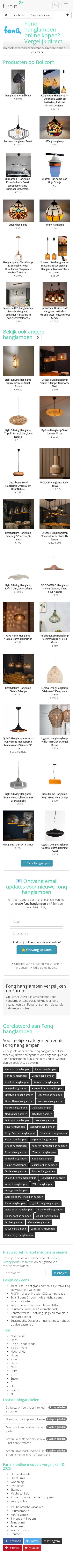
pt (12, 1375)
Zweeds (16, 1359)
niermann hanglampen (50, 1101)
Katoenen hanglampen (46, 1082)
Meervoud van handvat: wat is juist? (36, 1429)
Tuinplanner (18, 1522)
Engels (15, 1378)
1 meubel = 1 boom (23, 1518)
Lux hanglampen (14, 1222)
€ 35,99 (54, 269)
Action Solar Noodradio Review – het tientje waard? (36, 1441)
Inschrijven (61, 1273)
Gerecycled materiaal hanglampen (24, 1196)
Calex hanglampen (15, 1203)
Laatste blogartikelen (21, 1399)
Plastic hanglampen (15, 1139)
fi (11, 1382)
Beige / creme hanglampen (20, 1133)
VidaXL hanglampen (16, 1107)
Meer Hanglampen (38, 863)
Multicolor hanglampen (44, 1165)
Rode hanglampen (42, 1158)
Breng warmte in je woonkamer (36, 1419)
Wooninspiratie (20, 1530)
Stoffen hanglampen (16, 1171)
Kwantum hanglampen (17, 1069)
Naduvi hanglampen (16, 1114)
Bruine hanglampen (16, 1145)
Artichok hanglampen (17, 1082)
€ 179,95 (55, 314)
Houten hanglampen (43, 1171)
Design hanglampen (16, 1088)
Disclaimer (17, 1486)
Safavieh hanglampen (53, 1177)
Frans (14, 1340)
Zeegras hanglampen (50, 1095)
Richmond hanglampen (50, 1209)
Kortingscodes (20, 1515)
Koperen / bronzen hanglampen (49, 1145)
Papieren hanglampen (44, 1139)
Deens (15, 1390)
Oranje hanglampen (39, 1222)
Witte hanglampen (43, 1184)
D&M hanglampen (42, 1114)
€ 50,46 (55, 102)
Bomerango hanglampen (19, 1235)
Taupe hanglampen (15, 1165)
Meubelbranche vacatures (27, 1507)
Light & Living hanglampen (45, 1203)
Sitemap (16, 1489)
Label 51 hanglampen (43, 1228)
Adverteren (17, 1526)
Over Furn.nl (18, 1478)
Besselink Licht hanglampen (47, 1088)
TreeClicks (17, 1286)
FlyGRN (15, 1293)
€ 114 (18, 185)
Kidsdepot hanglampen (18, 1216)
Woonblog (17, 1482)
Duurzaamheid (20, 1511)
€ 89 (18, 314)
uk (12, 1386)
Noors (14, 1355)
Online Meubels (20, 1474)
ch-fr (13, 1367)
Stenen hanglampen (45, 1069)
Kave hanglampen (15, 1126)
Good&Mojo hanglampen (19, 1101)
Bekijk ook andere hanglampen (23, 334)
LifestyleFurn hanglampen (19, 1095)
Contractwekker (20, 1313)
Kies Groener (19, 1305)
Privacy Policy (19, 1501)
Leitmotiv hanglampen (17, 1120)
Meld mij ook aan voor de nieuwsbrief (36, 942)
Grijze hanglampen (15, 1228)
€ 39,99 (18, 269)
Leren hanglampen (45, 1120)
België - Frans (19, 1347)
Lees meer (36, 52)
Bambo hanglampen (43, 1075)
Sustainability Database (25, 1320)
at (12, 1394)
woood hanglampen (16, 1184)
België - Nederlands (23, 1344)
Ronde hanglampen (16, 1075)
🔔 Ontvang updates (37, 950)
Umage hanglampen (16, 1190)
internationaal (48, 1309)
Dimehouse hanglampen (53, 1133)
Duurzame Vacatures (24, 1309)
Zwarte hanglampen (16, 1152)
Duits (14, 1371)
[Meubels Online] (6, 15)
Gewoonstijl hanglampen (19, 1209)
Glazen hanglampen (16, 1158)
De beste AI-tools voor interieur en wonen (36, 1409)
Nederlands (18, 1336)
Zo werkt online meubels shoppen (32, 1497)
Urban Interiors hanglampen (20, 1177)
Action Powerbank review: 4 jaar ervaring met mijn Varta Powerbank (36, 1452)
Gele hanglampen (41, 1107)
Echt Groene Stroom (24, 1297)
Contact (16, 1534)
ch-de (14, 1363)
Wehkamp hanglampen (42, 1126)
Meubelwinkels (20, 1493)
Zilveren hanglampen (44, 1152)
